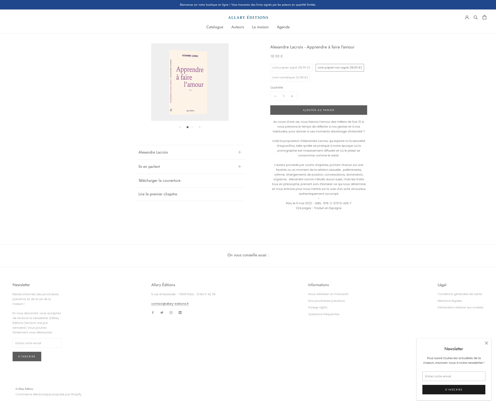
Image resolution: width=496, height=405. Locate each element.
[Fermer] (486, 343)
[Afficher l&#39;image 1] (188, 127)
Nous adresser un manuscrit (328, 294)
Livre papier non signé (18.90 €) (340, 67)
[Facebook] (152, 312)
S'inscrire (454, 389)
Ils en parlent (149, 166)
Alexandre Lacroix (153, 152)
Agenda (283, 27)
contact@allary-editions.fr (170, 304)
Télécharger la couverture (159, 180)
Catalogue (214, 27)
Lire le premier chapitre (158, 194)
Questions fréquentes (323, 314)
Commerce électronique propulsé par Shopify (48, 394)
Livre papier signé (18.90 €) (291, 67)
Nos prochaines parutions (326, 301)
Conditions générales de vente (460, 294)
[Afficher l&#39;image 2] (192, 127)
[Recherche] (476, 17)
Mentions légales (450, 301)
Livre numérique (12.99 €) (290, 77)
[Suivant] (199, 127)
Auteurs (237, 27)
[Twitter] (161, 312)
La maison (260, 27)
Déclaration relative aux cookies (460, 307)
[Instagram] (171, 312)
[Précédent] (180, 127)
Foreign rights (317, 307)
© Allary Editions (24, 389)
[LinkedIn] (180, 312)
